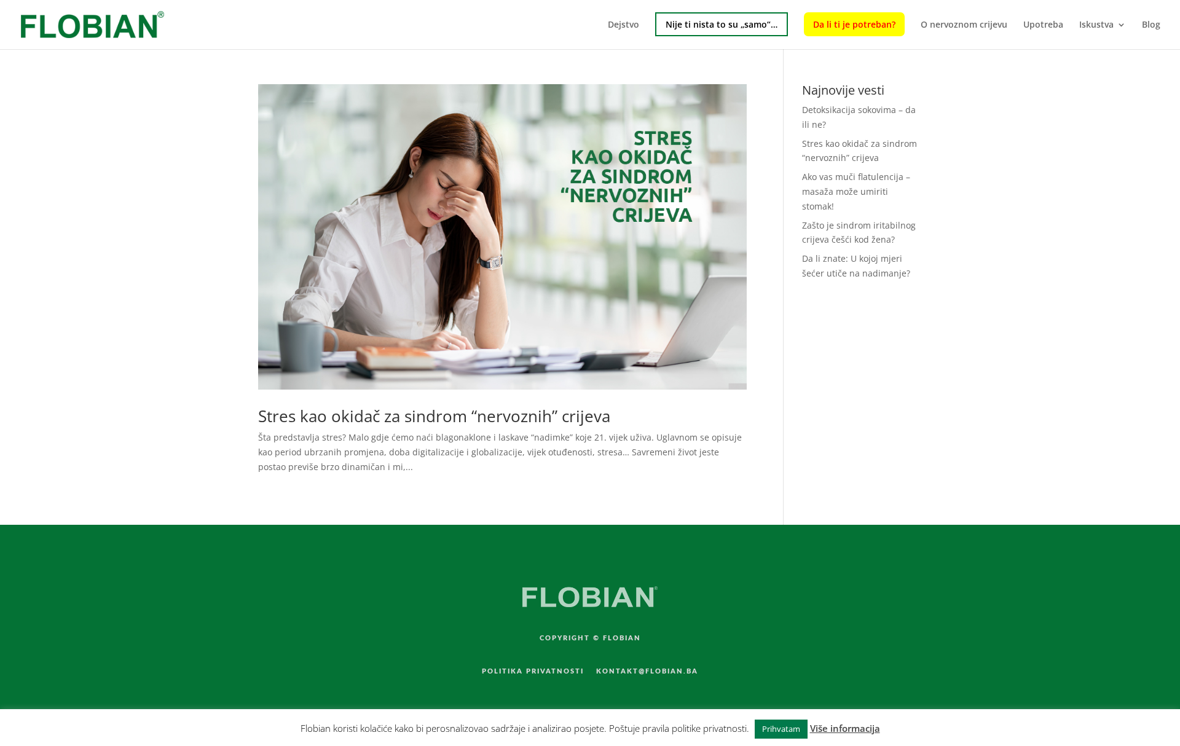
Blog (1151, 25)
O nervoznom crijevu (964, 25)
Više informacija (845, 728)
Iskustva (1096, 25)
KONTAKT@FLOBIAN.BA (647, 671)
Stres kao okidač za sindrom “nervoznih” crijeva (434, 416)
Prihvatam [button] (781, 728)
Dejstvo (623, 25)
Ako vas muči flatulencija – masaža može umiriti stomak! (856, 191)
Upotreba (1043, 25)
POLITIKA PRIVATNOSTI (533, 671)
